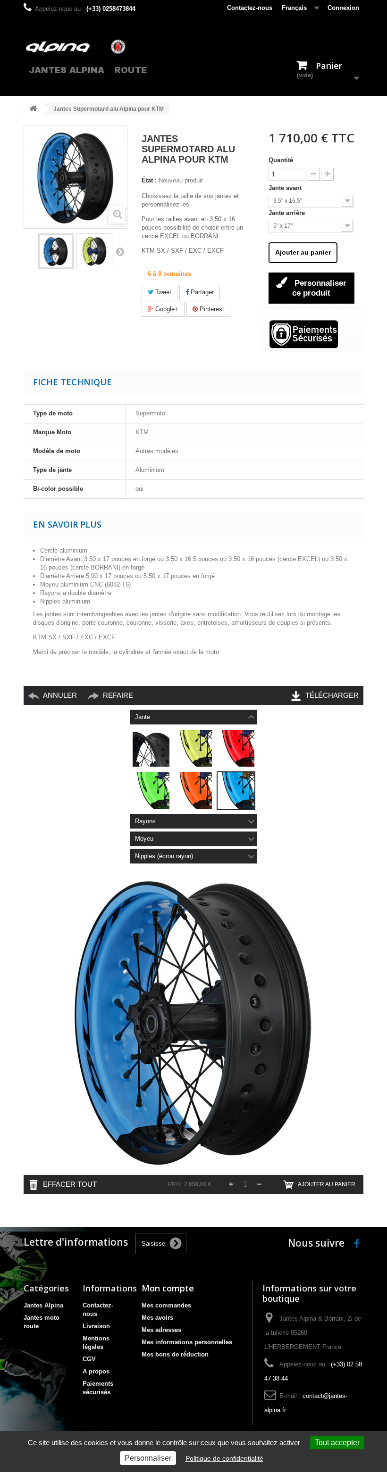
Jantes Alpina (66, 70)
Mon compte (168, 1288)
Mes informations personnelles (187, 1342)
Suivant (120, 251)
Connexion (343, 7)
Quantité (281, 160)
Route (130, 70)
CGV (89, 1359)
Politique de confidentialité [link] (224, 1458)
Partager (201, 292)
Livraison (96, 1326)
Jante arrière (288, 212)
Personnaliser (148, 1458)
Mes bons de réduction (175, 1354)
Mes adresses (161, 1329)
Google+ (165, 309)
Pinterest (211, 309)
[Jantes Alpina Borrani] (75, 46)
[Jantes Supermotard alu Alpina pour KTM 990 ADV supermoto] (55, 251)
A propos (96, 1371)
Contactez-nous (249, 7)
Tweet (162, 292)
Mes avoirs (157, 1317)
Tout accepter (337, 1443)
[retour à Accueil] (33, 109)
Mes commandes (166, 1305)
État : (149, 180)
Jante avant (286, 187)
